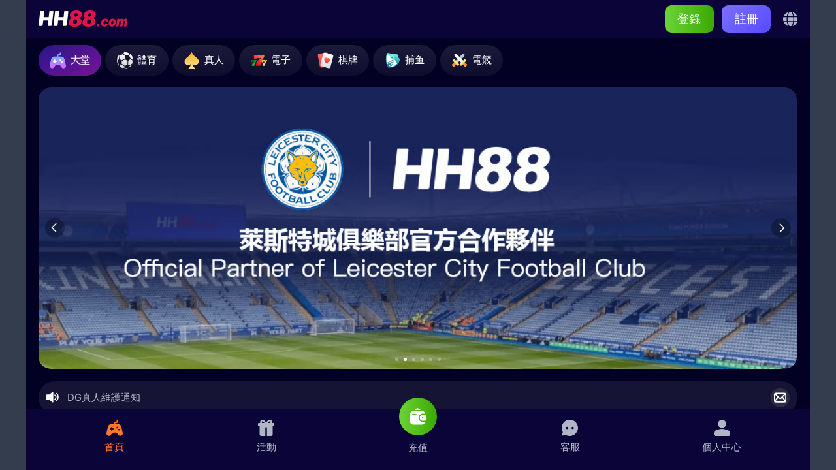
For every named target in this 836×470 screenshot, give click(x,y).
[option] (417, 228)
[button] (396, 359)
